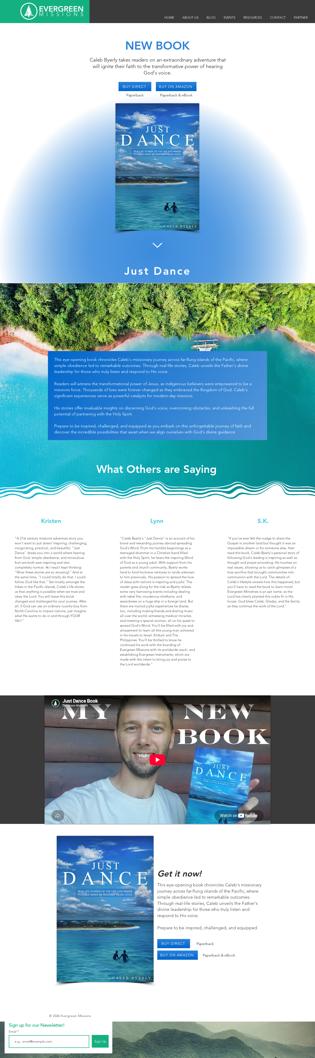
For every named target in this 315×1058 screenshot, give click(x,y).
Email (13, 1031)
